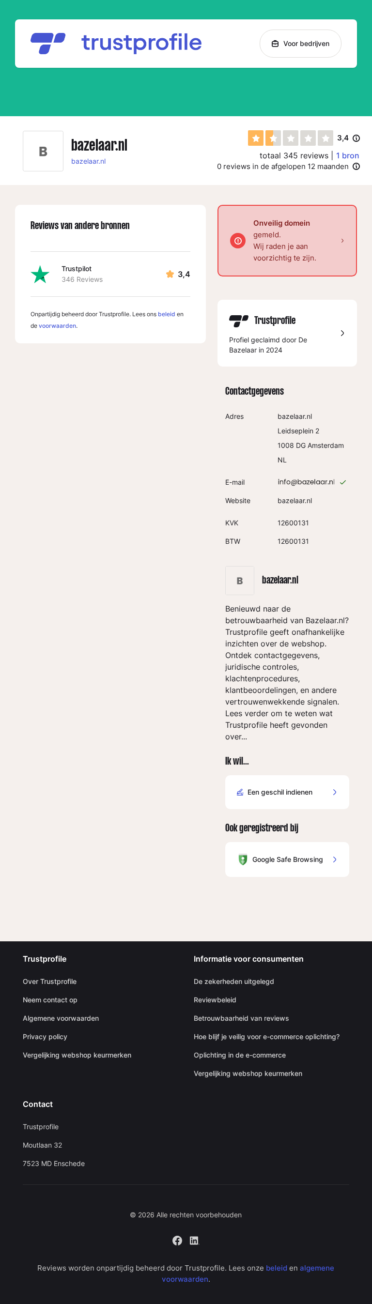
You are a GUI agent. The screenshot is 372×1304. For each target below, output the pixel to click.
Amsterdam (326, 445)
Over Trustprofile (50, 981)
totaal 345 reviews (294, 155)
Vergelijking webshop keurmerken (77, 1055)
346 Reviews (82, 279)
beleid (166, 314)
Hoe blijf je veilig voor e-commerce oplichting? (267, 1036)
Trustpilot (77, 268)
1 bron (347, 155)
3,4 (348, 138)
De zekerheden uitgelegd (234, 981)
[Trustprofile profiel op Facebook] (177, 1240)
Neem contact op (50, 1000)
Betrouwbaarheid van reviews (241, 1018)
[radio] (256, 138)
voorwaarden (57, 325)
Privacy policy (45, 1036)
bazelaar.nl (88, 161)
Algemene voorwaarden (61, 1018)
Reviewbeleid (215, 1000)
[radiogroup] (290, 138)
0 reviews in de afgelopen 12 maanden (283, 166)
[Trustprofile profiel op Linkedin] (195, 1240)
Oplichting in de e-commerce (240, 1055)
